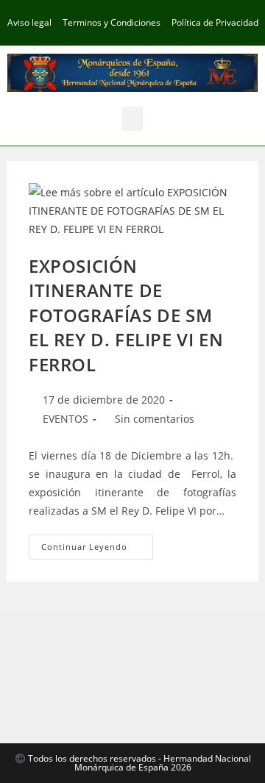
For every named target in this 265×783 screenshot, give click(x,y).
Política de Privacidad (215, 22)
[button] (132, 119)
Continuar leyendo (97, 543)
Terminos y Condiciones (111, 22)
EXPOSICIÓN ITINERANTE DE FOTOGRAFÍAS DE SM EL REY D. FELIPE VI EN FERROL (126, 315)
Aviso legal (29, 22)
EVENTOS (65, 419)
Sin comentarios (154, 419)
